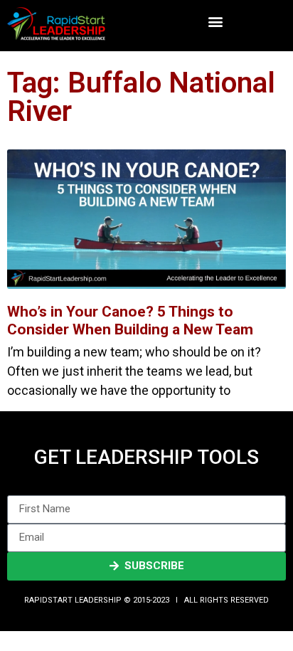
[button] (215, 21)
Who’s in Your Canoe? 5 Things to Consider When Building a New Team (130, 320)
